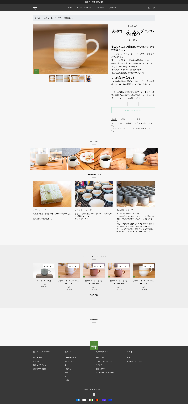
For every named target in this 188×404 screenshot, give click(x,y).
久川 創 (36, 361)
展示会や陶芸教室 (39, 369)
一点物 (67, 380)
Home (37, 18)
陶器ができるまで (39, 365)
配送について (101, 369)
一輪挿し (68, 369)
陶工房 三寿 (133, 26)
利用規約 (99, 365)
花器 (66, 373)
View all (94, 295)
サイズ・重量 (135, 119)
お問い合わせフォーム (135, 361)
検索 (128, 358)
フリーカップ (69, 361)
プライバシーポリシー (104, 361)
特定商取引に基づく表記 (105, 373)
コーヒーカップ (70, 358)
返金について (101, 358)
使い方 (114, 119)
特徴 (123, 119)
